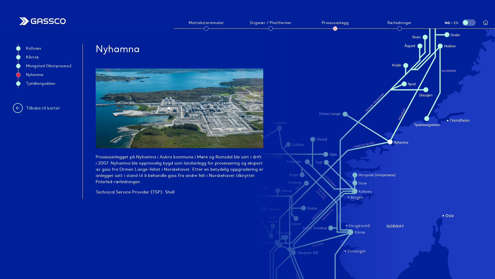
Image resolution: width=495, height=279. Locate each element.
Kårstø (32, 57)
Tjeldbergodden (40, 83)
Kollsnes (33, 48)
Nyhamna (35, 74)
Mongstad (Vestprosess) (49, 66)
